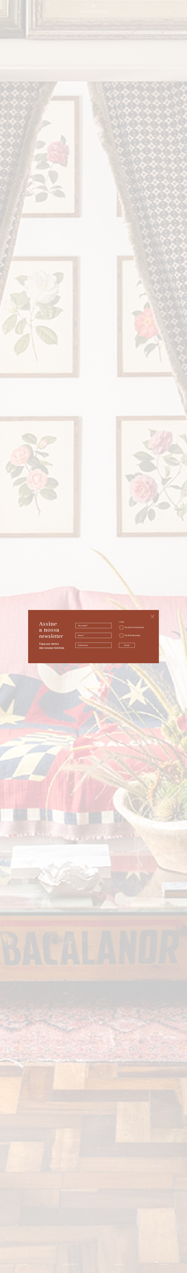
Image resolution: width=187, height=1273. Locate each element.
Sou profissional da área (134, 627)
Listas (121, 622)
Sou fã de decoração (132, 635)
